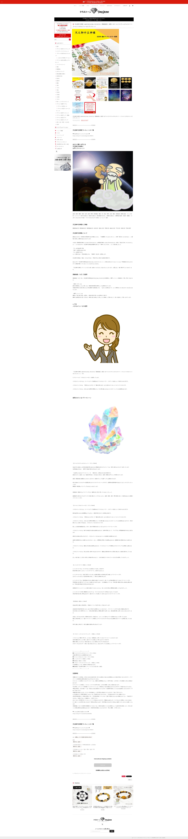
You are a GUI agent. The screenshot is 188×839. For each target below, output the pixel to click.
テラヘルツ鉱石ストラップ (62, 119)
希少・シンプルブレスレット (63, 101)
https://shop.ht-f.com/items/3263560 (82, 713)
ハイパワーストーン (61, 64)
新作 (57, 46)
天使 (57, 90)
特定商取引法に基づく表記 (63, 144)
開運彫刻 (58, 69)
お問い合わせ (109, 5)
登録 (112, 831)
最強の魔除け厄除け (61, 73)
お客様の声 (125, 5)
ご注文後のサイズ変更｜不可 (79, 754)
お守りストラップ (60, 71)
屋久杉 (58, 78)
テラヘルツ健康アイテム (62, 103)
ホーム (75, 5)
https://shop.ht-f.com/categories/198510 (83, 135)
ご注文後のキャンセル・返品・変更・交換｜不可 (84, 749)
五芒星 (58, 92)
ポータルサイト (117, 5)
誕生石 (58, 80)
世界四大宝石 (59, 76)
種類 (73, 737)
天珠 (57, 85)
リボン (58, 87)
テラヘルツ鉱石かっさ (62, 106)
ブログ (88, 5)
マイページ (102, 5)
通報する (130, 779)
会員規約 (163, 837)
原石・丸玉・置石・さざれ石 (63, 122)
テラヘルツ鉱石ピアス (61, 117)
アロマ (58, 99)
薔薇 (57, 83)
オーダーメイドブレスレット (63, 51)
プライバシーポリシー (62, 141)
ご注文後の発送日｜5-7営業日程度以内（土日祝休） (84, 744)
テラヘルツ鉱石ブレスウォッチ (63, 48)
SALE (58, 124)
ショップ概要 (81, 5)
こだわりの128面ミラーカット (64, 57)
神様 (57, 66)
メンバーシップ (95, 5)
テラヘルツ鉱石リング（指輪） (63, 115)
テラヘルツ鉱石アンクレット (63, 112)
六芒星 (58, 94)
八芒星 (58, 97)
